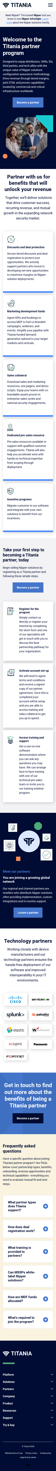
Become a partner (28, 102)
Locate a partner (28, 912)
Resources (9, 1410)
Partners (8, 1389)
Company (9, 1396)
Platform (8, 1374)
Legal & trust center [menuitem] (28, 1457)
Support (8, 1417)
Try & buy (8, 1425)
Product (8, 1403)
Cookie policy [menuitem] (45, 1453)
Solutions (9, 1381)
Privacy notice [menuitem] (31, 1453)
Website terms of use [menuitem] (14, 1453)
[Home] (17, 5)
